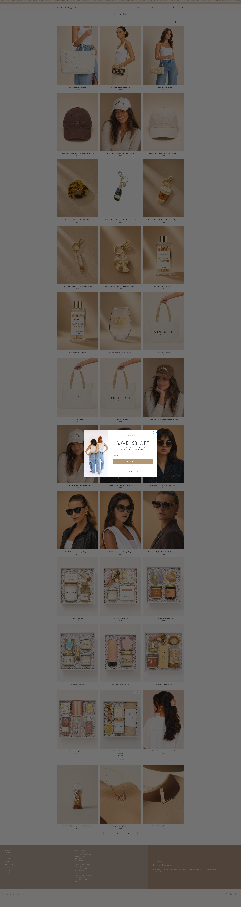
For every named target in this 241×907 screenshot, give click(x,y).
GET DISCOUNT (133, 461)
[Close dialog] (154, 432)
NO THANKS (133, 471)
